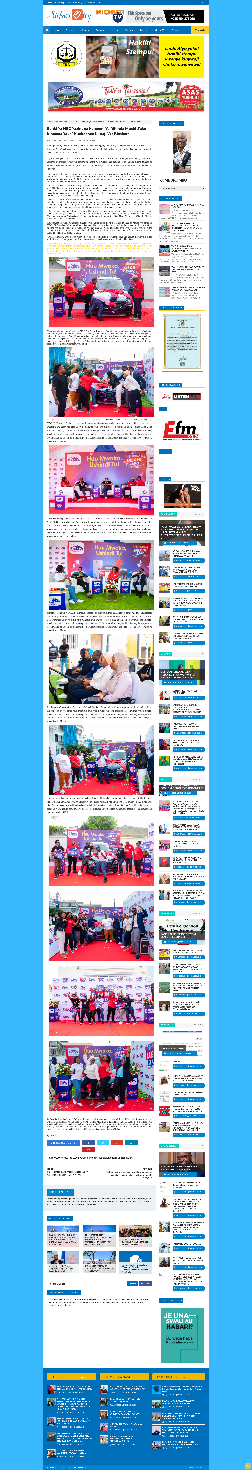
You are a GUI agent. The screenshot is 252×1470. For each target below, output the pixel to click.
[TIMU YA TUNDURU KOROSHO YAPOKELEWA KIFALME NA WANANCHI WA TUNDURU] (164, 576)
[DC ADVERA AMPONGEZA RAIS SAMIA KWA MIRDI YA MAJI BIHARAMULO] (164, 866)
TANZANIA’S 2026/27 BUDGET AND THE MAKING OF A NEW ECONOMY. (187, 742)
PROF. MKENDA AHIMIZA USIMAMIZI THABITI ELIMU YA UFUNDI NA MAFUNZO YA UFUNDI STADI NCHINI (187, 226)
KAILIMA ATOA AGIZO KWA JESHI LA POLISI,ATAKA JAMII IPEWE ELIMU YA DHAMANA (188, 635)
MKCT (202, 1467)
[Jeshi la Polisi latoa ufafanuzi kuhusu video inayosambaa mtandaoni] (164, 1191)
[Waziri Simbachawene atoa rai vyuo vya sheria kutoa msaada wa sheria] (164, 1266)
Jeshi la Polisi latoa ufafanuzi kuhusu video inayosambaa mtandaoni (186, 1185)
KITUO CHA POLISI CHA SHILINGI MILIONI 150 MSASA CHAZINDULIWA (99, 1268)
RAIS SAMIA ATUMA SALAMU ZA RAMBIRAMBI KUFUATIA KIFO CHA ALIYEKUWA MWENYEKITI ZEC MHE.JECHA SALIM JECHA (189, 894)
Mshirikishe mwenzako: (61, 1143)
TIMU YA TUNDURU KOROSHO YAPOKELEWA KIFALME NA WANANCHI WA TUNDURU (187, 569)
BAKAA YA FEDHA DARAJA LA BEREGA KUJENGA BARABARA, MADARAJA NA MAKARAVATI (187, 827)
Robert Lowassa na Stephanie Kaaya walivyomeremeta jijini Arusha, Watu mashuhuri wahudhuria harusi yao (186, 1005)
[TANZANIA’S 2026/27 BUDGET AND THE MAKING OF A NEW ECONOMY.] (164, 749)
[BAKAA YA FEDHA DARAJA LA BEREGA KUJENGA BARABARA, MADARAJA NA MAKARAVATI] (164, 833)
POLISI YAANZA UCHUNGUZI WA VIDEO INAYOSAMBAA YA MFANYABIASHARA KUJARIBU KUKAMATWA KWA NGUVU (188, 1126)
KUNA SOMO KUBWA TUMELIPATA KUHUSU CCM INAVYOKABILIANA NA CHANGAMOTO (74, 1421)
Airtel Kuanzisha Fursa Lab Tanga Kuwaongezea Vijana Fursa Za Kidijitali (61, 1268)
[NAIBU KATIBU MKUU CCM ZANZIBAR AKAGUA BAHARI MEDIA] (164, 732)
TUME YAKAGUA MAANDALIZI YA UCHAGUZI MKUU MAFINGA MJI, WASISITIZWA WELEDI (188, 1078)
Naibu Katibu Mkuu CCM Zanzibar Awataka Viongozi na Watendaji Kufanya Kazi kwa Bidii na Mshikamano (188, 760)
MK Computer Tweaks (92, 2)
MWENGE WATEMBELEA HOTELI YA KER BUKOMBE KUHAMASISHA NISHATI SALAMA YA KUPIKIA (182, 1415)
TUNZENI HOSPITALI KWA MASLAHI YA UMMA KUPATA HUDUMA (185, 843)
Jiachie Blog (59, 2)
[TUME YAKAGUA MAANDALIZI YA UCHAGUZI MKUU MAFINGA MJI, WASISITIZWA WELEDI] (164, 1084)
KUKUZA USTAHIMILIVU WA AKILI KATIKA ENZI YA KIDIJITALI (179, 1168)
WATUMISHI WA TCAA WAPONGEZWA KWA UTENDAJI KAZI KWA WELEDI (186, 248)
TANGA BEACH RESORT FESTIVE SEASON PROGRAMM (178, 935)
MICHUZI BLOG (53, 1467)
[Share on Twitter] (103, 1143)
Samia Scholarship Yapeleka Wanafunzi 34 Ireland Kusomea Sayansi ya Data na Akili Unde (135, 1268)
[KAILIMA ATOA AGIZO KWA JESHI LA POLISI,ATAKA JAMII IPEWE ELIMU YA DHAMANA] (164, 642)
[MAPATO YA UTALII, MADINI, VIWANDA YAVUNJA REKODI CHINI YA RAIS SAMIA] (164, 883)
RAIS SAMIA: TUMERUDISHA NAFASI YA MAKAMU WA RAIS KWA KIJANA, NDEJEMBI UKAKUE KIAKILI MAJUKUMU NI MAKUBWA (62, 1240)
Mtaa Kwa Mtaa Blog (74, 2)
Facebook (145, 1283)
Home (50, 2)
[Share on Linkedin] (131, 1143)
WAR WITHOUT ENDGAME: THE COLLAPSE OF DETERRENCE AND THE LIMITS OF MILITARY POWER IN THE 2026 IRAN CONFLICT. (74, 1437)
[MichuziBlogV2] (86, 14)
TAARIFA (176, 1062)
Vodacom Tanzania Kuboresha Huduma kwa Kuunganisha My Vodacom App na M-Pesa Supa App (188, 1109)
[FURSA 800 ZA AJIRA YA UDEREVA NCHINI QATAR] (164, 1101)
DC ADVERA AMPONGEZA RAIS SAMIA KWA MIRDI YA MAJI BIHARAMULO (187, 860)
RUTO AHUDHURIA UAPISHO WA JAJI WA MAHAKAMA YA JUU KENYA (127, 1387)
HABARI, (92, 140)
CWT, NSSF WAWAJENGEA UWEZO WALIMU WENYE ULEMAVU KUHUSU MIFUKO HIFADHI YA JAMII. (180, 1430)
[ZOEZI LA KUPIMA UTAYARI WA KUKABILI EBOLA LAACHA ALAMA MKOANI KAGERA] (164, 625)
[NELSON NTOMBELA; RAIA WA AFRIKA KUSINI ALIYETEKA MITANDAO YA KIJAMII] (164, 559)
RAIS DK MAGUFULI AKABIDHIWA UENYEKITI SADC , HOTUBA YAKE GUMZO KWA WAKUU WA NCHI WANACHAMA (188, 602)
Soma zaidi (197, 514)
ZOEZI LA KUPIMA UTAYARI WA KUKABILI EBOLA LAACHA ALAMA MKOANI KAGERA (188, 619)
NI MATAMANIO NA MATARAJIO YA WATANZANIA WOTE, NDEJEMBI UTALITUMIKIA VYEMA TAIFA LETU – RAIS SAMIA (99, 1240)
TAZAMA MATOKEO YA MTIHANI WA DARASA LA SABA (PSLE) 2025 (188, 288)
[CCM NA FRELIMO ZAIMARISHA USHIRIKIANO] (164, 699)
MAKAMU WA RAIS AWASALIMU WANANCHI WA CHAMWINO (178, 1402)
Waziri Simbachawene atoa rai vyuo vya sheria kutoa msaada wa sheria (188, 1260)
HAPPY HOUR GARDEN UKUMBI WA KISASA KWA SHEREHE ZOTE (187, 585)
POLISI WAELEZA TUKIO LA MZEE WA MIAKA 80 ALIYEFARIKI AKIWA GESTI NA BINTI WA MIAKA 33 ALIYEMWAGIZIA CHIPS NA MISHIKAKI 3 (182, 532)
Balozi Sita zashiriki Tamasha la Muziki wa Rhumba (125, 1400)
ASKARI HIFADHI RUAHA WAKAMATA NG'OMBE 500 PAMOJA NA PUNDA (123, 1438)
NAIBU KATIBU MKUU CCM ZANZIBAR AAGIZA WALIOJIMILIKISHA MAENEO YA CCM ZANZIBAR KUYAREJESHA (187, 708)
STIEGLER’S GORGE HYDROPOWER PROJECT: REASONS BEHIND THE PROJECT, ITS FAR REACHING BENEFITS (189, 987)
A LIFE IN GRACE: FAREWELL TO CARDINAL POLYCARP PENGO (72, 1451)
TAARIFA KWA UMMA (172, 1048)
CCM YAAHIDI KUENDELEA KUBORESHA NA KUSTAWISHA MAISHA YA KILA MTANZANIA (178, 674)
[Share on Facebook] (88, 1143)
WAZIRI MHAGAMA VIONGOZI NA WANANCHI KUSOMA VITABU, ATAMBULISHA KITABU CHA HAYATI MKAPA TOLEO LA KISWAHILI (188, 1227)
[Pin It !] (88, 1149)
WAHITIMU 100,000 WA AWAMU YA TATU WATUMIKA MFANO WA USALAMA (187, 269)
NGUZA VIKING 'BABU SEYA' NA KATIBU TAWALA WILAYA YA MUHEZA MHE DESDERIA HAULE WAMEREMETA (187, 968)
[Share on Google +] (117, 1143)
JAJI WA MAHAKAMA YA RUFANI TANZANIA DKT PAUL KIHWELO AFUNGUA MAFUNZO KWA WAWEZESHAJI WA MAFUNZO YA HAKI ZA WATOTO (188, 1279)
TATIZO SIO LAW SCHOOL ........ (187, 1244)
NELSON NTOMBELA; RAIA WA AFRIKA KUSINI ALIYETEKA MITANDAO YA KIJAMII (186, 553)
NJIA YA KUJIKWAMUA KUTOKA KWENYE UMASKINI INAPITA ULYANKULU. (135, 1242)
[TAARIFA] (164, 1070)
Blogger (132, 1283)
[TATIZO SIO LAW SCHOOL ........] (164, 1252)
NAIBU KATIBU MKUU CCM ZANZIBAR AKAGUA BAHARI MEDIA (186, 726)
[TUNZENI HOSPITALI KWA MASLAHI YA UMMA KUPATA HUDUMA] (164, 850)
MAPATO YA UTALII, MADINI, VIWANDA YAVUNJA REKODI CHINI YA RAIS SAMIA (188, 876)
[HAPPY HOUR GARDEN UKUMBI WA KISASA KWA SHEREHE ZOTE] (164, 592)
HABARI (58, 122)
